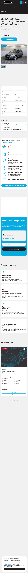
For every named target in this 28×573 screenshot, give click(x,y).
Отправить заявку (14, 249)
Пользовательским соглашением (11, 562)
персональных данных (6, 253)
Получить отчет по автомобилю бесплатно (14, 185)
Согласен (14, 569)
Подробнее (14, 392)
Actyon (2, 347)
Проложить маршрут (8, 238)
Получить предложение (9, 39)
